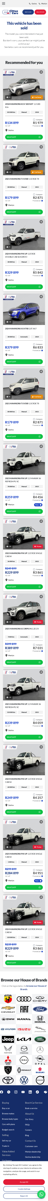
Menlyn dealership (33, 1151)
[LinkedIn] (30, 1092)
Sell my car (6, 1140)
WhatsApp (11, 137)
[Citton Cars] (10, 12)
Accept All (24, 1182)
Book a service (31, 1108)
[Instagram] (15, 1092)
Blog (27, 1135)
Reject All (24, 1196)
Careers (28, 1130)
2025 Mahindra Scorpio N (22, 628)
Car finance (7, 1160)
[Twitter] (8, 1092)
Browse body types (10, 1119)
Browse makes (8, 1113)
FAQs (27, 1124)
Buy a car (6, 1108)
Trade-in (5, 1146)
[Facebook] (1, 1092)
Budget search (8, 1129)
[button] (3, 4)
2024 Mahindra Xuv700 (20, 328)
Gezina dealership (32, 1157)
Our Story (29, 1119)
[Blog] (45, 1092)
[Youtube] (23, 1092)
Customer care (31, 1146)
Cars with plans (8, 1124)
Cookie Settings (24, 1189)
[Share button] (41, 72)
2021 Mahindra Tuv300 (22, 179)
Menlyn (11, 205)
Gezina (11, 130)
